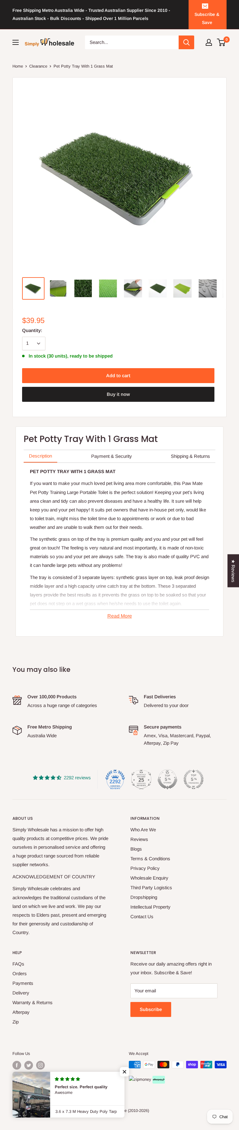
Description (40, 455)
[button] (124, 1071)
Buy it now (118, 394)
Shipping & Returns (190, 456)
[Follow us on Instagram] (40, 1065)
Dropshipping (143, 897)
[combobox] (132, 42)
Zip (15, 1021)
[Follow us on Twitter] (28, 1065)
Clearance (38, 66)
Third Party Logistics (151, 887)
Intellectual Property (150, 906)
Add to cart (118, 375)
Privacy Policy (145, 868)
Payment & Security (111, 456)
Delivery (20, 992)
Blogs (136, 849)
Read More (119, 616)
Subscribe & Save (206, 18)
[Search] (186, 42)
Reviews (139, 839)
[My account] (209, 42)
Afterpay (21, 1012)
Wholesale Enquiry (149, 878)
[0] (221, 42)
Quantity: (32, 330)
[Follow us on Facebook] (16, 1065)
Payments (22, 983)
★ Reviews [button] (233, 570)
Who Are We (143, 829)
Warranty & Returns (32, 1002)
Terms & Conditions (150, 858)
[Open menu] (15, 42)
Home (17, 66)
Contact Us (141, 916)
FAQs (18, 963)
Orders (19, 973)
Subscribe (151, 1009)
